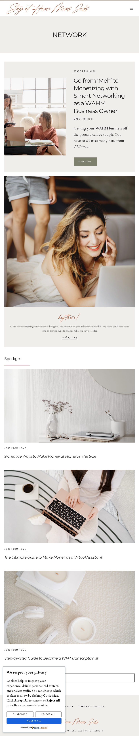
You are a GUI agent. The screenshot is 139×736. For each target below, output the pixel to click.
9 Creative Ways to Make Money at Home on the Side (50, 456)
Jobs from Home (15, 448)
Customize (20, 714)
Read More (87, 162)
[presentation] (35, 116)
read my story (69, 337)
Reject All (48, 714)
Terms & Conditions (92, 706)
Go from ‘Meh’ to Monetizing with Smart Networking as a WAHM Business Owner (99, 95)
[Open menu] (131, 9)
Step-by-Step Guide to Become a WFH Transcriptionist (51, 658)
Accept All (34, 720)
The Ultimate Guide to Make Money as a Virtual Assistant (53, 557)
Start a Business (85, 71)
